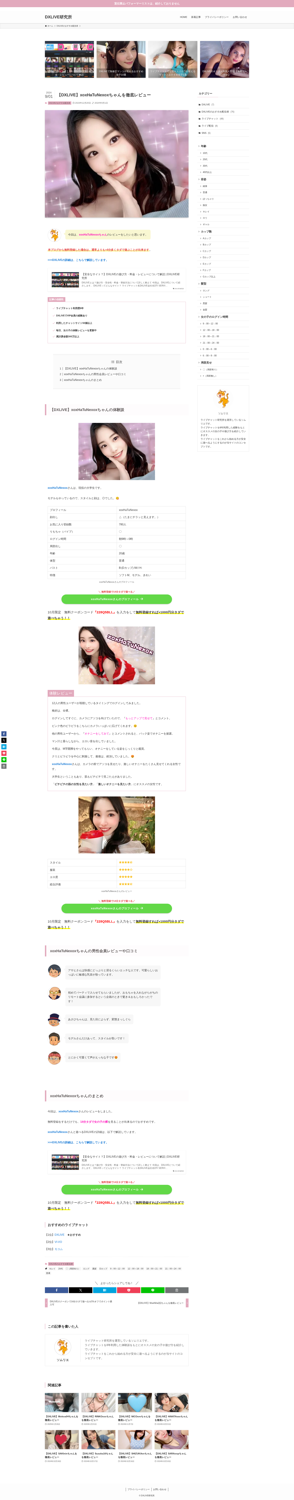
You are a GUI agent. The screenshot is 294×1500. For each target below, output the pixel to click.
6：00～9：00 (210, 355)
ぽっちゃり (208, 199)
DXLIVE (59, 1234)
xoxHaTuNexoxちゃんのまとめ (83, 379)
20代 (60, 1269)
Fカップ (207, 270)
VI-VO (58, 1241)
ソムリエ (63, 1360)
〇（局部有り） (73, 1269)
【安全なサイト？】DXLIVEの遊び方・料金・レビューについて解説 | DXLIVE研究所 (131, 276)
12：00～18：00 (135, 1269)
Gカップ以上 (209, 277)
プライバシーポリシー (139, 1489)
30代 (205, 166)
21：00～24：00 (173, 1269)
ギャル (206, 224)
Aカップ (207, 238)
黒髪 (94, 1269)
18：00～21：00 (154, 1269)
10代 (205, 153)
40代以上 (207, 172)
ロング (86, 1269)
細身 (205, 186)
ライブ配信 (210, 125)
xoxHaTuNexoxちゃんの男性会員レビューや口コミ (95, 374)
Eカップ (207, 264)
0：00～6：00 (210, 349)
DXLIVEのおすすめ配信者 (59, 103)
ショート (207, 297)
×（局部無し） (210, 376)
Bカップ (207, 245)
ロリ (205, 218)
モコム (59, 1249)
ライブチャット (213, 118)
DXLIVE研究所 (58, 17)
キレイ (52, 1269)
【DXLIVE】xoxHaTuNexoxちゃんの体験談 (90, 368)
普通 (48, 1273)
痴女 (205, 205)
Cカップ (207, 251)
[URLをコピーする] (177, 1290)
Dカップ (103, 1269)
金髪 (205, 310)
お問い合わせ (159, 1489)
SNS (206, 133)
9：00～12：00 (117, 1269)
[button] (56, 1290)
